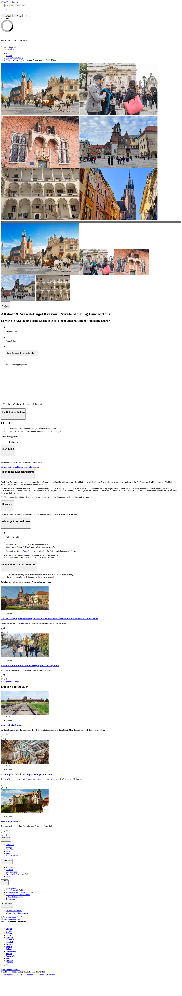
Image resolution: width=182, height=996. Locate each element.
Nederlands (11, 951)
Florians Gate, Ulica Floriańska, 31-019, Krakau (20, 467)
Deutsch (9, 937)
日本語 (9, 954)
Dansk (8, 935)
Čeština (9, 933)
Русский (9, 961)
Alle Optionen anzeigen (10, 681)
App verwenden (7, 49)
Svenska (9, 963)
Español (9, 942)
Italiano (9, 949)
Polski (8, 958)
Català (9, 931)
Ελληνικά (10, 940)
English (9, 929)
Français (9, 944)
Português (10, 956)
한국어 (9, 947)
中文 (8, 965)
